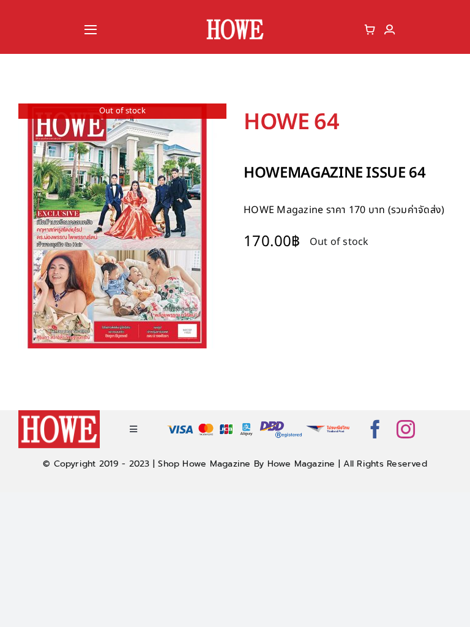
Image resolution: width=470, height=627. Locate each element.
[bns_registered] (281, 423)
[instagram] (406, 429)
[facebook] (375, 429)
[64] (122, 225)
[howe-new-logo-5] (235, 20)
